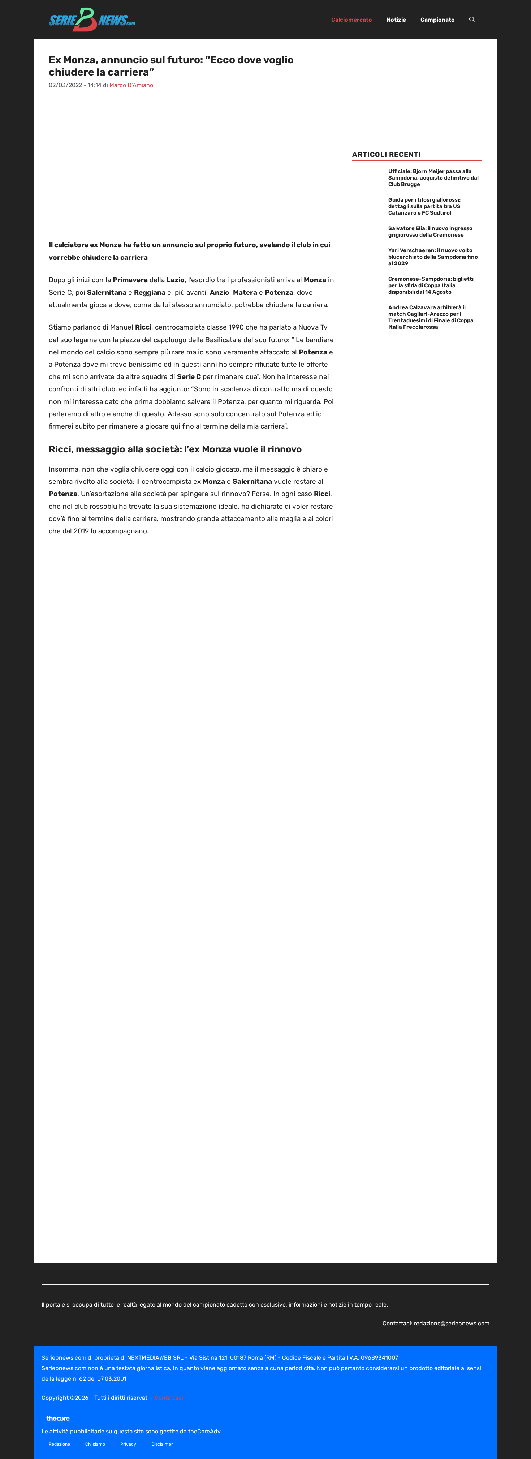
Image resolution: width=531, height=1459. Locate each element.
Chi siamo (95, 1444)
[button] (472, 20)
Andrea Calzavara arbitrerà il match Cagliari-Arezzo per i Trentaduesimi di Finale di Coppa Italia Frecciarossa (431, 317)
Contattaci (169, 1397)
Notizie (396, 19)
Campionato (437, 19)
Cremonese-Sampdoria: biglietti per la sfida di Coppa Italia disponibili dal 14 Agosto (431, 285)
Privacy (128, 1444)
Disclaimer (162, 1444)
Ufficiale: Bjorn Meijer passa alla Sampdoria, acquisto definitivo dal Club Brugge (433, 178)
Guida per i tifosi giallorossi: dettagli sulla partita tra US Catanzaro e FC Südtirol (424, 206)
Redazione (59, 1444)
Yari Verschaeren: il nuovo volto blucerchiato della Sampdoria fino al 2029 (433, 257)
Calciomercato (351, 19)
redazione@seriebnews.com (451, 1323)
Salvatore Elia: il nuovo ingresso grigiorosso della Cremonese (430, 231)
